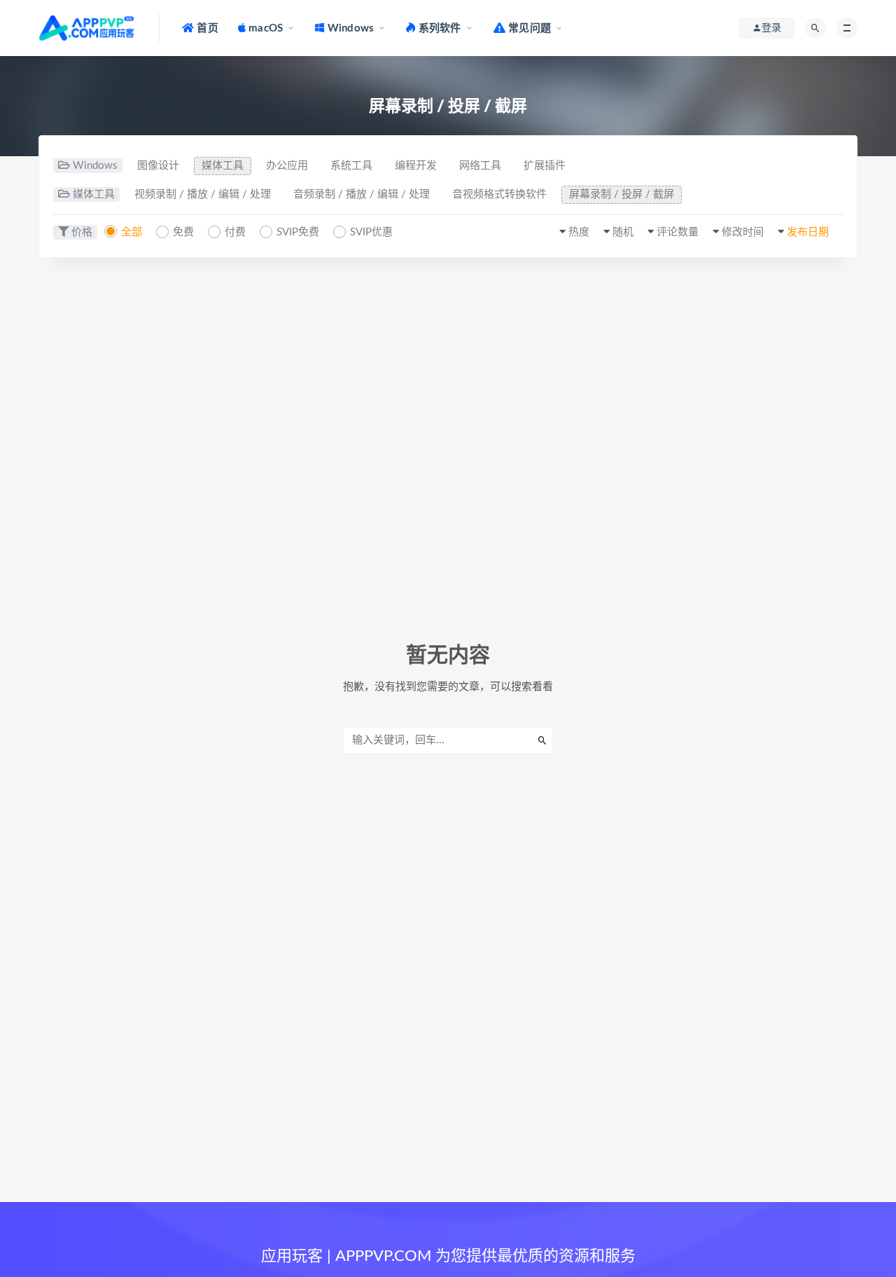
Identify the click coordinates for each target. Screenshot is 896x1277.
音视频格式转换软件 (499, 194)
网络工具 (480, 165)
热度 (578, 232)
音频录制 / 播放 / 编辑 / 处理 (361, 194)
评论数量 (678, 232)
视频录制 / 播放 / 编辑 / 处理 (202, 194)
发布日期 (808, 232)
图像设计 (158, 165)
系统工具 (351, 165)
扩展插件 (545, 165)
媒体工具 (223, 165)
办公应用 (287, 165)
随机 (623, 232)
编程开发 (416, 165)
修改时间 (743, 232)
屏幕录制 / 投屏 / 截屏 (621, 194)
